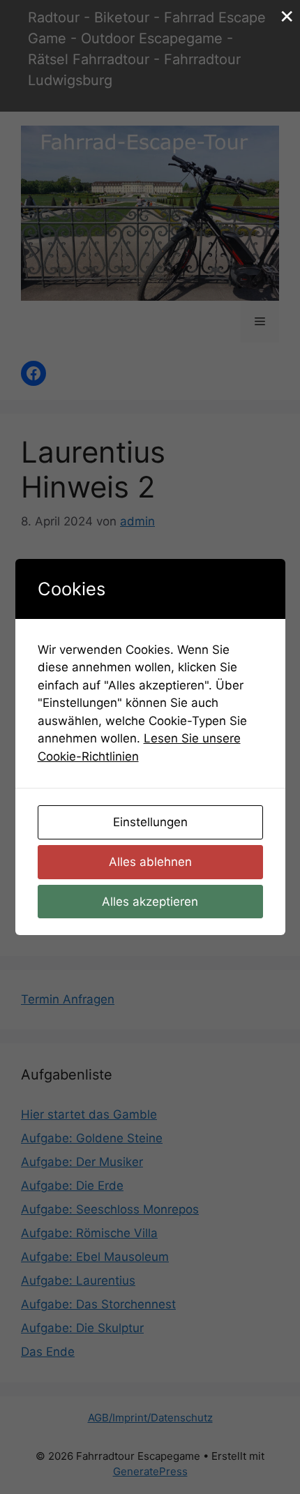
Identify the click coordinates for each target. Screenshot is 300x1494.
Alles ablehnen (150, 862)
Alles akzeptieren (150, 902)
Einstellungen (150, 822)
